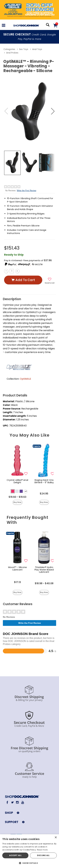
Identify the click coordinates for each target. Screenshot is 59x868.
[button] (4, 25)
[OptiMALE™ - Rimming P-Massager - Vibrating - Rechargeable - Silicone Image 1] (29, 111)
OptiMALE (25, 379)
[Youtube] (22, 802)
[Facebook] (7, 802)
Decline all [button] (43, 855)
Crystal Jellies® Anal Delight (17, 481)
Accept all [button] (15, 855)
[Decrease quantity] (6, 271)
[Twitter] (12, 802)
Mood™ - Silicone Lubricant (17, 568)
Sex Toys (23, 49)
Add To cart (25, 280)
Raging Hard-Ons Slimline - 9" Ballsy (44, 481)
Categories (9, 49)
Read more (42, 849)
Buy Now (17, 502)
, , (23, 264)
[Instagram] (17, 802)
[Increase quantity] (17, 271)
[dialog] (29, 851)
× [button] (55, 837)
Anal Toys (37, 49)
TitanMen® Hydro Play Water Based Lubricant (44, 570)
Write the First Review (26, 190)
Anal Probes (12, 52)
